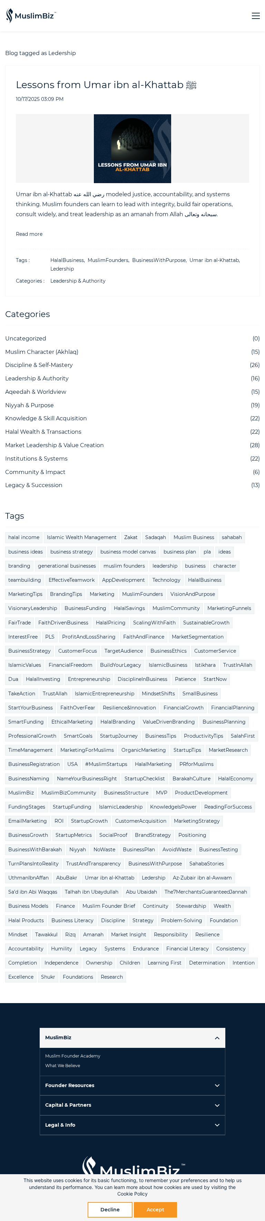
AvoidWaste (177, 849)
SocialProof (113, 835)
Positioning (192, 835)
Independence (61, 963)
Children (130, 963)
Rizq (70, 934)
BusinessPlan (139, 849)
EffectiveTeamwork (72, 580)
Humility (61, 949)
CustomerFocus (77, 651)
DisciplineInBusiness (142, 679)
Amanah (93, 934)
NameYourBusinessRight (87, 779)
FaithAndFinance (143, 637)
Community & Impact (35, 472)
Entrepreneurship (89, 679)
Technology (166, 580)
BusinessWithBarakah (35, 849)
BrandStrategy (153, 835)
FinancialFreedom (70, 665)
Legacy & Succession (33, 485)
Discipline (113, 920)
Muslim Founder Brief (108, 906)
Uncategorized (25, 338)
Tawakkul (46, 934)
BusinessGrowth (28, 835)
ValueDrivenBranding (169, 722)
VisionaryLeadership (32, 608)
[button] (132, 1038)
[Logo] (30, 15)
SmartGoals (78, 736)
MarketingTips (25, 594)
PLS (50, 637)
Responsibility (171, 934)
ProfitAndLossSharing (89, 637)
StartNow (215, 679)
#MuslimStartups (106, 764)
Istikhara (205, 665)
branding (19, 566)
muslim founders (124, 566)
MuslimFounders (142, 594)
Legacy (88, 949)
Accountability (25, 949)
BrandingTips (66, 594)
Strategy (143, 920)
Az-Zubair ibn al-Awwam (202, 878)
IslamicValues (24, 665)
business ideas (25, 552)
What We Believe (62, 1065)
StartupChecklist (145, 779)
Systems (115, 949)
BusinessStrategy (29, 651)
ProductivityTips (203, 736)
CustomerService (215, 651)
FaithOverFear (77, 708)
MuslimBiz (21, 793)
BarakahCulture (191, 779)
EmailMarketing (27, 821)
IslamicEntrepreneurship (104, 694)
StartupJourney (119, 736)
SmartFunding (26, 722)
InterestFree (23, 637)
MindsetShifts (158, 694)
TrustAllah (55, 694)
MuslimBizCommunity (68, 793)
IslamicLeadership (121, 807)
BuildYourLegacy (120, 665)
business (195, 566)
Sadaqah (155, 537)
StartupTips (187, 750)
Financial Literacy (187, 949)
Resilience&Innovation (129, 708)
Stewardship (191, 906)
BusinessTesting (218, 849)
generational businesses (67, 566)
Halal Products (26, 920)
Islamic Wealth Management (82, 537)
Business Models (28, 906)
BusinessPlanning (224, 722)
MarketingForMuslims (87, 750)
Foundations (78, 977)
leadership (165, 566)
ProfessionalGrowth (32, 736)
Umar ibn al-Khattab (109, 878)
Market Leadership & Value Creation (54, 445)
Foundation (224, 920)
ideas (224, 552)
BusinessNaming (28, 779)
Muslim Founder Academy (72, 1056)
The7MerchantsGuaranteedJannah (206, 892)
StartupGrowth (89, 821)
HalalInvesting (43, 679)
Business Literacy (72, 920)
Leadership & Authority (78, 281)
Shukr (48, 977)
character (224, 566)
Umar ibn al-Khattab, (216, 260)
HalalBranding (117, 722)
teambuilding (24, 580)
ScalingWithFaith (154, 623)
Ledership (62, 269)
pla (207, 552)
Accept (155, 1210)
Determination (207, 963)
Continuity (155, 906)
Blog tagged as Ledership (40, 53)
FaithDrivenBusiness (63, 623)
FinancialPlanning (233, 708)
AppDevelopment (123, 580)
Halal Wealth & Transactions (43, 432)
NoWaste (104, 849)
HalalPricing (111, 623)
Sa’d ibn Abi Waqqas (32, 892)
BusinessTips (160, 736)
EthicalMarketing (72, 722)
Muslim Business (194, 537)
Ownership (99, 963)
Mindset (18, 934)
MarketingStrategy (197, 821)
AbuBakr (66, 878)
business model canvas (128, 552)
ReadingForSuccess (228, 807)
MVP (161, 793)
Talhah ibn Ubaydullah (91, 892)
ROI (59, 821)
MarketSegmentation (198, 637)
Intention (244, 963)
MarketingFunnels (229, 608)
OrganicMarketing (143, 750)
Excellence (20, 977)
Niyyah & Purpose (29, 405)
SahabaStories (206, 864)
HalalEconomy (235, 779)
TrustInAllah (237, 665)
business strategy (71, 552)
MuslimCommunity (176, 608)
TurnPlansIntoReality (33, 864)
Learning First (164, 963)
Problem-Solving (181, 920)
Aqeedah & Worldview (35, 392)
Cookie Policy (132, 1194)
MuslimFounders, (110, 260)
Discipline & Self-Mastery (39, 365)
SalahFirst (243, 736)
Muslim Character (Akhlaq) (41, 352)
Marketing (102, 594)
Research (112, 977)
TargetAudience (124, 651)
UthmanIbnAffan (28, 878)
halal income (23, 537)
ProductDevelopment (201, 793)
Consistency (231, 949)
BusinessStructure (126, 793)
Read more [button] (29, 234)
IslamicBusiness (168, 665)
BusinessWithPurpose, (160, 260)
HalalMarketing (153, 764)
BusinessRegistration (34, 764)
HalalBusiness (205, 580)
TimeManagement (30, 750)
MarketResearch (228, 750)
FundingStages (26, 807)
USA (72, 764)
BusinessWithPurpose (155, 864)
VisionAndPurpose (192, 594)
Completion (22, 963)
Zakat (131, 537)
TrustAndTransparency (93, 864)
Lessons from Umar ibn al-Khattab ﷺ (107, 85)
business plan (180, 552)
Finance (65, 906)
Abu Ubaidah (141, 892)
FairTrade (19, 623)
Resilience (207, 934)
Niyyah (77, 849)
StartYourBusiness (30, 708)
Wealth (222, 906)
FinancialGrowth (184, 708)
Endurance (146, 949)
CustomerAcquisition (140, 821)
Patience (185, 679)
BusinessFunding (85, 608)
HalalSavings (129, 608)
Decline (110, 1210)
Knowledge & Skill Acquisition (46, 418)
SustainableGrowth (206, 623)
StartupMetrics (74, 835)
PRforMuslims (196, 764)
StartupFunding (72, 807)
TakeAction (21, 694)
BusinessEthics (168, 651)
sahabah (232, 537)
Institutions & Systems (36, 458)
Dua (13, 679)
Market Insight (128, 934)
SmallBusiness (200, 694)
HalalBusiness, (69, 260)
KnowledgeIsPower (173, 807)
